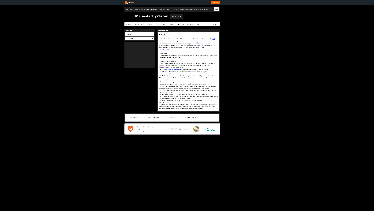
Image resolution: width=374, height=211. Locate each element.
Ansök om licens (164, 49)
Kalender (191, 24)
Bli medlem (138, 24)
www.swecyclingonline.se (172, 70)
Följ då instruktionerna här (201, 43)
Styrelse (181, 24)
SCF (214, 39)
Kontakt (172, 24)
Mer (216, 24)
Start (129, 24)
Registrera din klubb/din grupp (145, 127)
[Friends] (209, 129)
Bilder (201, 24)
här (171, 9)
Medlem (149, 24)
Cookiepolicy (140, 131)
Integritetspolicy (141, 129)
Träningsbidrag (160, 24)
